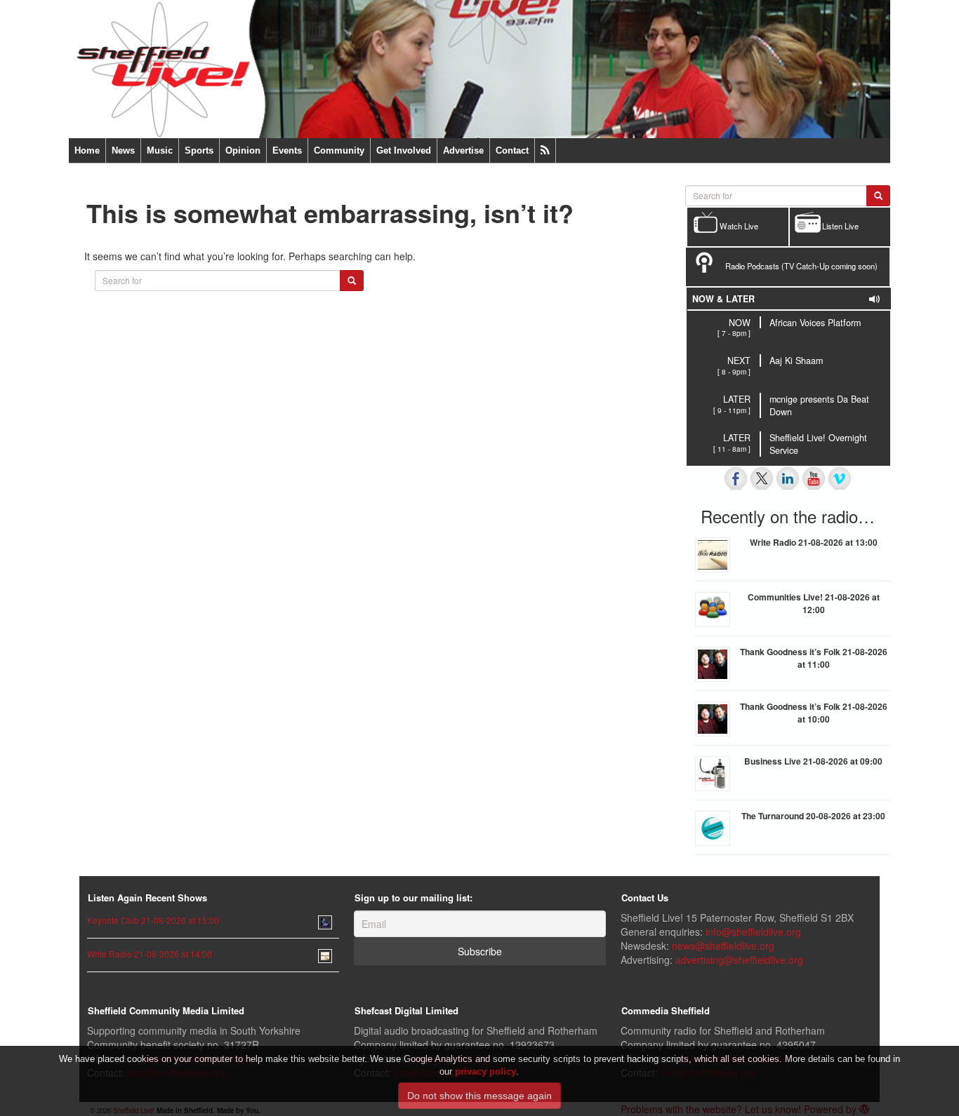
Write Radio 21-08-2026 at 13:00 (814, 542)
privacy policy (485, 1071)
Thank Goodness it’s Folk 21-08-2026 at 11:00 (813, 658)
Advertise (463, 150)
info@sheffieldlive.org (753, 932)
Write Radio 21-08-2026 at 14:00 (149, 954)
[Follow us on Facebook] (736, 478)
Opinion (242, 150)
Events (287, 150)
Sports (199, 150)
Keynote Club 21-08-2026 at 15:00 (153, 920)
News (123, 150)
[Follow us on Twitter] (761, 478)
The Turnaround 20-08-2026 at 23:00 (813, 815)
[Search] (352, 280)
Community (339, 150)
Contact (512, 150)
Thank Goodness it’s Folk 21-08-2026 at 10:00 (813, 712)
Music (160, 150)
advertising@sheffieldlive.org (739, 960)
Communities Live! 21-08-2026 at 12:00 (814, 603)
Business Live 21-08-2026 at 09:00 (813, 761)
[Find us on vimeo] (839, 478)
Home (87, 150)
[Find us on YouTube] (813, 478)
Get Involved (403, 150)
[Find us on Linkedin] (787, 478)
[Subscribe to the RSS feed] (545, 150)
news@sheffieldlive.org (723, 946)
